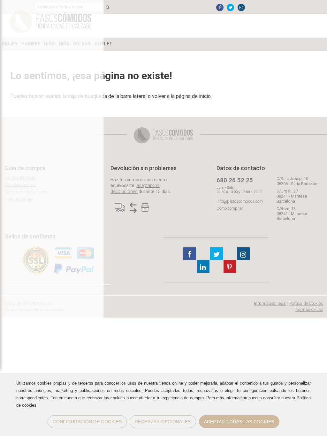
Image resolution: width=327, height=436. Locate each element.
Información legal (270, 303)
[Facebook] (220, 7)
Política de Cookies (306, 303)
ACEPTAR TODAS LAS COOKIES (239, 421)
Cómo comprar (230, 208)
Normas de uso (309, 309)
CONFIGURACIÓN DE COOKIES (87, 421)
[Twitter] (230, 7)
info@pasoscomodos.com (240, 201)
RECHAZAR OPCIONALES (163, 421)
